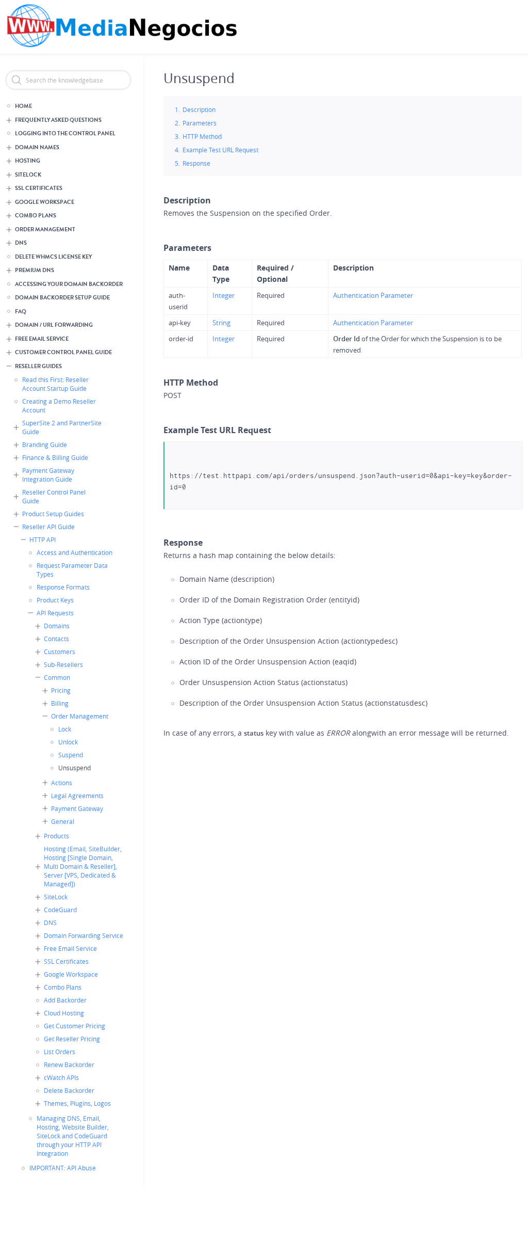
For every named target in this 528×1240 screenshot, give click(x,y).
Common (57, 677)
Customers (59, 651)
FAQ (20, 311)
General (62, 821)
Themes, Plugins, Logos (77, 1103)
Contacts (56, 638)
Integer (223, 295)
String (221, 322)
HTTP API (42, 539)
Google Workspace (44, 202)
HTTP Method (202, 136)
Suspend (70, 755)
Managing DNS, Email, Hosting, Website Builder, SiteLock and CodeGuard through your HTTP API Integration (73, 1135)
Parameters (200, 123)
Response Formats (63, 587)
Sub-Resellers (63, 664)
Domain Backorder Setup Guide (62, 297)
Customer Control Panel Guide (63, 352)
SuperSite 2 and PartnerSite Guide (62, 427)
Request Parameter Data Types (72, 569)
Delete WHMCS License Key (53, 257)
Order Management (45, 229)
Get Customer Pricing (74, 1026)
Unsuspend (74, 768)
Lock (64, 729)
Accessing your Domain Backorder (69, 284)
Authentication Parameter (373, 295)
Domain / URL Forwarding (54, 325)
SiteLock (28, 175)
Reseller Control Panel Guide (54, 496)
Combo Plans (35, 215)
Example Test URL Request (220, 150)
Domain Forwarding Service (83, 935)
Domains (57, 626)
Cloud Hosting (64, 1013)
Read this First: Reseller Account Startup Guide (55, 383)
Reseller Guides (38, 366)
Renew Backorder (69, 1064)
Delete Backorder (69, 1090)
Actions (61, 782)
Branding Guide (44, 444)
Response (196, 163)
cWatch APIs (61, 1077)
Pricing (61, 690)
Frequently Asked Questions (58, 120)
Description (199, 109)
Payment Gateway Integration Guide (48, 474)
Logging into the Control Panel (65, 133)
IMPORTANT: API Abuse (62, 1168)
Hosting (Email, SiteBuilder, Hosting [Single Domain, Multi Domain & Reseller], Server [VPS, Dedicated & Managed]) (83, 866)
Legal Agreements (77, 795)
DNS (21, 243)
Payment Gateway (77, 808)
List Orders (59, 1051)
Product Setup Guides (53, 514)
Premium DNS (34, 270)
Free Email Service (42, 339)
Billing (60, 703)
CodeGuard (60, 909)
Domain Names (37, 147)
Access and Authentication (74, 552)
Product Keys (55, 600)
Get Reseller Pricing (72, 1039)
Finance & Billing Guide (55, 457)
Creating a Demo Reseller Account (59, 405)
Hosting (27, 161)
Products (56, 836)
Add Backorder (65, 1000)
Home (23, 106)
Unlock (68, 742)
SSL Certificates (38, 188)
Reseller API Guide (48, 526)
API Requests (55, 613)
